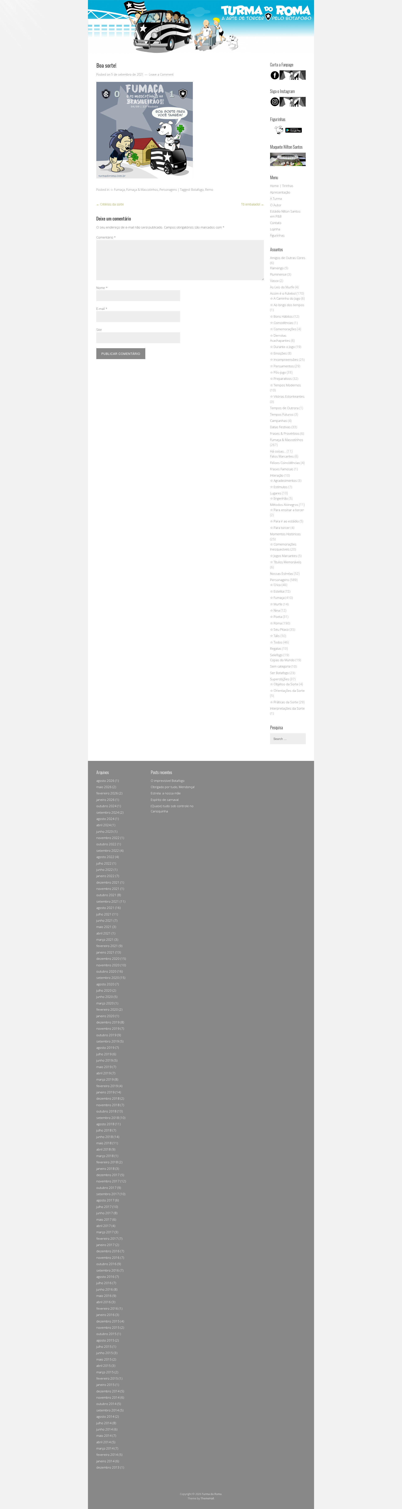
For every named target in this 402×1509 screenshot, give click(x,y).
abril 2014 (103, 1442)
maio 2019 (104, 1067)
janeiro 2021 (105, 952)
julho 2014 (104, 1423)
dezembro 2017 (108, 1175)
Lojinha (275, 229)
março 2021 (105, 939)
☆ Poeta (276, 617)
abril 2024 (103, 825)
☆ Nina (275, 610)
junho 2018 (104, 1137)
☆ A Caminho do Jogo (285, 298)
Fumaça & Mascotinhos (142, 190)
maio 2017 (104, 1219)
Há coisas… (278, 451)
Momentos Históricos (285, 534)
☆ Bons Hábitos (281, 316)
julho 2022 (104, 863)
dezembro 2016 (108, 1251)
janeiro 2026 (105, 800)
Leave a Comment (161, 74)
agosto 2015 (105, 1340)
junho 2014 (104, 1429)
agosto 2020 (105, 984)
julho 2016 (104, 1283)
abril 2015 (103, 1365)
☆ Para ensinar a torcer (287, 510)
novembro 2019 (108, 1028)
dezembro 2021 (108, 882)
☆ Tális (275, 636)
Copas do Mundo (282, 660)
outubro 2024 (106, 806)
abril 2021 (103, 933)
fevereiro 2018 (107, 1162)
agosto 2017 (105, 1200)
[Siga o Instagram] (288, 105)
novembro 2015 (108, 1327)
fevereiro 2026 (107, 793)
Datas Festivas (280, 427)
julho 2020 (104, 990)
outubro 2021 (106, 895)
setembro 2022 (107, 850)
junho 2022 (104, 869)
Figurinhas (277, 235)
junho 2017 (104, 1213)
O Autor (275, 205)
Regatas (275, 648)
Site (99, 329)
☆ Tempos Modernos (285, 385)
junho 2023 (104, 831)
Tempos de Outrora (284, 408)
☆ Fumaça (118, 190)
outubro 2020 (106, 971)
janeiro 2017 (105, 1245)
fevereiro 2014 (107, 1454)
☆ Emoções (278, 353)
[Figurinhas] (288, 130)
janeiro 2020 (105, 1016)
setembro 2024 (107, 812)
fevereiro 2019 (107, 1086)
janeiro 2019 (105, 1092)
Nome (102, 288)
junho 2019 (104, 1060)
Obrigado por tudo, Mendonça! (173, 787)
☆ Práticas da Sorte (284, 702)
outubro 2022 (106, 844)
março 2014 (105, 1448)
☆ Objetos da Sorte (284, 684)
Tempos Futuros (282, 414)
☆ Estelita (277, 591)
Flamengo (277, 268)
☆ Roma (276, 623)
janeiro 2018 (105, 1168)
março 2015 (105, 1372)
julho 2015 (104, 1346)
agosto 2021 (105, 908)
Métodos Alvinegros (284, 505)
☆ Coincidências (281, 323)
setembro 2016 (107, 1270)
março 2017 (105, 1232)
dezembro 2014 (108, 1391)
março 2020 (105, 1003)
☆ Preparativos (281, 378)
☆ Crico (275, 585)
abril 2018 (103, 1149)
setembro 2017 (107, 1194)
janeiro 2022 (105, 876)
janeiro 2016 (105, 1315)
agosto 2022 (105, 857)
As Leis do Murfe (282, 287)
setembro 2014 (107, 1410)
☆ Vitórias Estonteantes (287, 396)
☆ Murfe (276, 604)
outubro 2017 (106, 1188)
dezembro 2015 (108, 1321)
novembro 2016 (108, 1257)
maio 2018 (104, 1143)
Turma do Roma (212, 1494)
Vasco (274, 280)
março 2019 (105, 1079)
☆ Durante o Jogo (282, 347)
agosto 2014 (105, 1416)
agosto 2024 (105, 819)
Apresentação (280, 192)
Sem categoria (280, 666)
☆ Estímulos (278, 487)
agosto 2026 (105, 780)
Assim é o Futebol (283, 293)
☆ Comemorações (283, 329)
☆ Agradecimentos (283, 480)
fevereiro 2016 (107, 1308)
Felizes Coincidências (285, 463)
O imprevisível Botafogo (167, 780)
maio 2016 (104, 1296)
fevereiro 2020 (107, 1009)
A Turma (276, 198)
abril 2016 (103, 1302)
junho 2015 (104, 1353)
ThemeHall (207, 1498)
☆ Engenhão (279, 498)
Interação (276, 475)
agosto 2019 (105, 1047)
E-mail (101, 309)
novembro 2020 (108, 965)
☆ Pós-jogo (278, 372)
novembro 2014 (108, 1397)
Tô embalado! (252, 204)
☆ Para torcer (280, 528)
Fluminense (278, 274)
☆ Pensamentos (282, 366)
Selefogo (276, 655)
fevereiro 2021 (107, 946)
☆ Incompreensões (284, 359)
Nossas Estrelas (281, 573)
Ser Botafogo (279, 673)
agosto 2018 (105, 1124)
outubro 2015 (106, 1334)
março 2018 (105, 1156)
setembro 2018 (107, 1118)
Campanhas (278, 421)
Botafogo (197, 190)
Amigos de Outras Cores (287, 258)
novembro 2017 (108, 1181)
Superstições (279, 679)
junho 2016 (104, 1289)
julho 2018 (104, 1130)
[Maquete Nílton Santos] (288, 159)
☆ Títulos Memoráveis (285, 562)
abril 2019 (103, 1073)
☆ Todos (276, 642)
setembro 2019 (107, 1041)
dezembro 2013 (108, 1467)
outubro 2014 (106, 1404)
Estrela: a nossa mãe (166, 793)
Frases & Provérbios (284, 433)
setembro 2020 (107, 978)
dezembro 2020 (108, 958)
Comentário (106, 237)
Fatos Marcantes (282, 456)
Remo (209, 190)
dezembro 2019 (108, 1022)
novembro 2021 (108, 889)
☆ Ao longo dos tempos (287, 305)
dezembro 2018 (108, 1098)
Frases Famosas (281, 469)
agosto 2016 (105, 1276)
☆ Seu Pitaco (279, 629)
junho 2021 (104, 920)
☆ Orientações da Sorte (287, 690)
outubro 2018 (106, 1111)
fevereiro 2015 (107, 1378)
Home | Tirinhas (281, 186)
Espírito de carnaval (165, 800)
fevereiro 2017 (107, 1238)
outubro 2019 (106, 1035)
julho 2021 (104, 914)
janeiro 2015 (105, 1385)
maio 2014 (104, 1435)
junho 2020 (104, 997)
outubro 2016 (106, 1264)
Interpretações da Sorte (287, 708)
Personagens (168, 190)
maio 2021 (104, 927)
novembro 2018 (108, 1105)
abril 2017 (103, 1226)
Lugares (275, 493)
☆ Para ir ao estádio (284, 521)
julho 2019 (104, 1054)
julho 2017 (104, 1207)
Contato (275, 223)
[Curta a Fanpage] (288, 75)
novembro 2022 (108, 838)
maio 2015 (104, 1359)
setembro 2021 (107, 901)
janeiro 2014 (105, 1461)
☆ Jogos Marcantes (283, 556)
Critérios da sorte (110, 204)
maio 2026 (104, 787)
